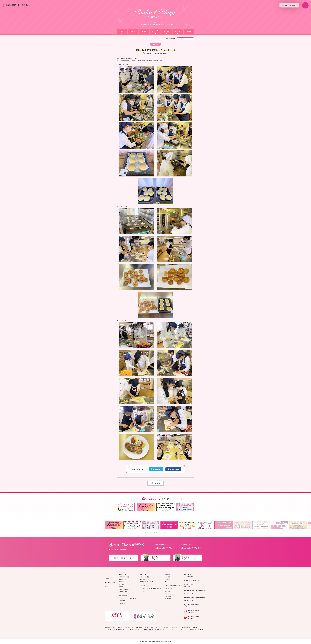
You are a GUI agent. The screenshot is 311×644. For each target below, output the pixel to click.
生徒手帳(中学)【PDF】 (148, 629)
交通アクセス (168, 593)
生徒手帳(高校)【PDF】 (134, 629)
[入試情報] (189, 32)
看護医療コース (123, 582)
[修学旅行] (166, 32)
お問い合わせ (200, 629)
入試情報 (107, 578)
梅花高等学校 (122, 574)
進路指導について (123, 591)
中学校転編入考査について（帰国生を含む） (194, 597)
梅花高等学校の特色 (124, 577)
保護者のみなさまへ (110, 627)
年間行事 (167, 579)
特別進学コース (123, 579)
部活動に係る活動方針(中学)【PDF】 (116, 629)
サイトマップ (173, 629)
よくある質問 (168, 598)
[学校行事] (144, 32)
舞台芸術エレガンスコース (146, 582)
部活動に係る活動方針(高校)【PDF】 (190, 627)
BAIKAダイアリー (109, 586)
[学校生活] (133, 32)
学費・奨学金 (168, 596)
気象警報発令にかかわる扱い (125, 627)
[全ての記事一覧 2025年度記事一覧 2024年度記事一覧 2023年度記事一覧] (185, 38)
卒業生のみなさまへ (141, 627)
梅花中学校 (143, 574)
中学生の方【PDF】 (188, 600)
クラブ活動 (167, 577)
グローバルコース (123, 584)
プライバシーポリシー (162, 629)
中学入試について (144, 586)
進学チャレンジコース (145, 579)
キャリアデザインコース (124, 589)
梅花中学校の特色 (144, 577)
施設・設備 (167, 591)
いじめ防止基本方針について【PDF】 (169, 627)
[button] (206, 525)
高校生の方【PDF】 (188, 593)
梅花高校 (157, 53)
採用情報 (191, 629)
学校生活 (167, 574)
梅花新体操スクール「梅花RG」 (191, 580)
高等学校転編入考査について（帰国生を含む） (195, 590)
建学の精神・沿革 (169, 589)
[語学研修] (178, 32)
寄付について (182, 629)
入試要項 (122, 603)
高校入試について (123, 595)
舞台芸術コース (123, 587)
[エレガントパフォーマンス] (155, 32)
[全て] (122, 32)
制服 (166, 582)
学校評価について (153, 627)
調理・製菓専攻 (163, 53)
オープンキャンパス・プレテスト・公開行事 (151, 589)
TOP (106, 574)
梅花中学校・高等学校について (172, 586)
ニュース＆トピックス (110, 582)
